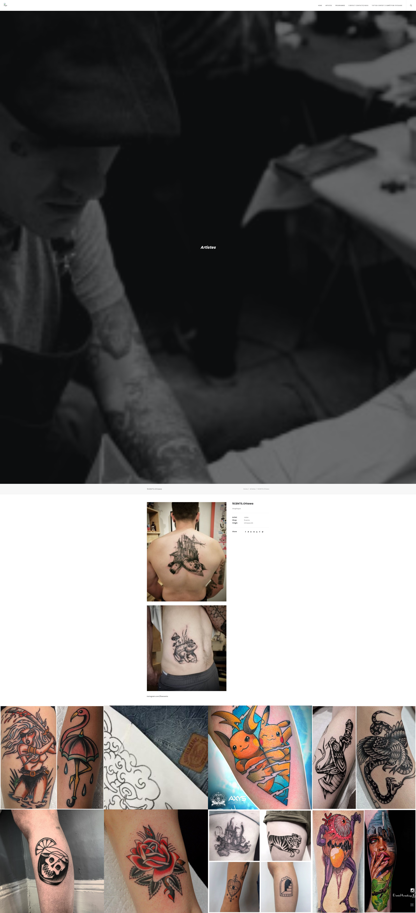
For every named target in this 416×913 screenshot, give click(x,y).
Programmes (340, 5)
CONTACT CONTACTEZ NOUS (358, 5)
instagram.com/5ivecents (157, 696)
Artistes (328, 5)
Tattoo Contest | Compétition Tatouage (387, 5)
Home (320, 5)
